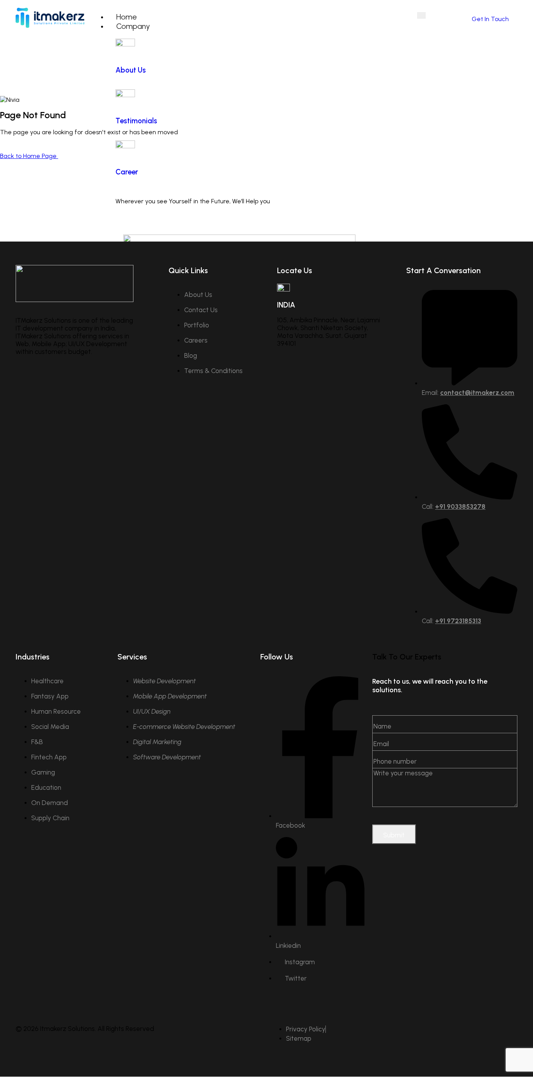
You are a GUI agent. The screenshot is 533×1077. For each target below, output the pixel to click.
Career (126, 171)
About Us (130, 70)
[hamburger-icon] (421, 15)
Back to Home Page (29, 156)
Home (126, 16)
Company (133, 26)
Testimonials (136, 120)
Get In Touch (490, 19)
